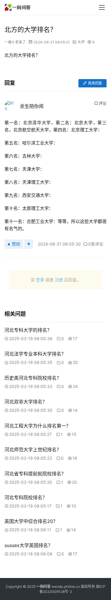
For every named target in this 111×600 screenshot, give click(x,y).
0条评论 (95, 243)
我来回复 (95, 83)
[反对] (28, 244)
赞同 (16, 243)
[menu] (102, 7)
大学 (81, 42)
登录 (40, 279)
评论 (103, 103)
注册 (59, 279)
